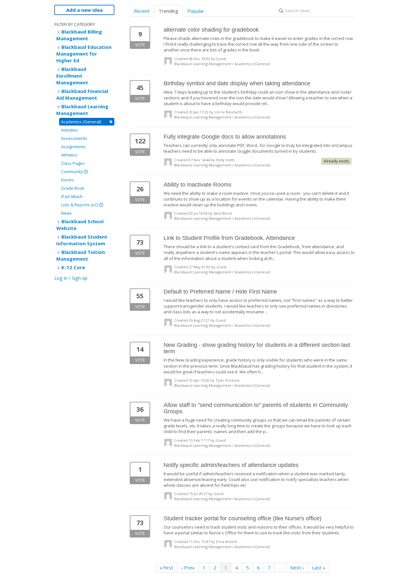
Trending (168, 11)
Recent (142, 11)
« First (166, 567)
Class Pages (73, 163)
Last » (318, 567)
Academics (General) (86, 121)
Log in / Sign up (71, 278)
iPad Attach (72, 196)
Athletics (69, 155)
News (66, 213)
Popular (195, 11)
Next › (297, 567)
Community (72, 171)
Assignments (73, 146)
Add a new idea (84, 10)
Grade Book (72, 188)
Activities (69, 130)
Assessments (74, 138)
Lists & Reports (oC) (80, 205)
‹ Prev (188, 567)
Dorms (67, 180)
